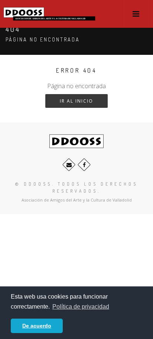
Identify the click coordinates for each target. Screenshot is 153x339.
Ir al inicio (76, 101)
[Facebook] (84, 164)
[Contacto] (69, 164)
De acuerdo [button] (36, 326)
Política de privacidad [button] (80, 306)
